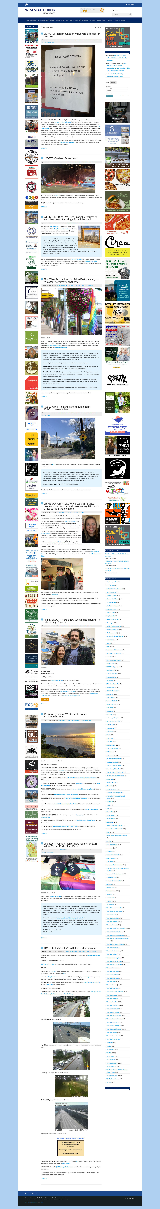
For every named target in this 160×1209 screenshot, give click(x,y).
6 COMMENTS (61, 285)
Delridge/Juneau (45, 994)
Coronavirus (110, 640)
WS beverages (110, 1060)
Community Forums (119, 20)
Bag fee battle (110, 616)
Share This (44, 148)
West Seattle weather (112, 1036)
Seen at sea (109, 848)
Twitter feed (64, 1167)
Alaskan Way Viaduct (112, 599)
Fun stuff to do (110, 704)
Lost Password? (124, 96)
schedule (53, 971)
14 (36, 1193)
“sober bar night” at (75, 798)
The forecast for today (47, 964)
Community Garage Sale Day (114, 636)
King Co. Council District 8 (114, 765)
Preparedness (110, 819)
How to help (71, 849)
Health (108, 735)
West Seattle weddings (113, 1039)
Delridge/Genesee (96, 991)
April (33, 1193)
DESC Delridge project (113, 667)
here (77, 1161)
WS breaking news (112, 1063)
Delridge (109, 657)
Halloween (109, 731)
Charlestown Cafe (111, 633)
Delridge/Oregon (69, 994)
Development (110, 670)
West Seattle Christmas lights (115, 935)
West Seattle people (112, 999)
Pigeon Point (110, 812)
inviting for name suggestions (71, 695)
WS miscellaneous (86, 720)
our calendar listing (77, 259)
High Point (109, 742)
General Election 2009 (113, 721)
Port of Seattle (110, 815)
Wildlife (108, 1053)
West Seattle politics (112, 1005)
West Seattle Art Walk (112, 918)
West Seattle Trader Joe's (113, 1026)
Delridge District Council (113, 660)
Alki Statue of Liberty (112, 606)
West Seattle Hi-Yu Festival (114, 965)
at (67, 803)
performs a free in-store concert (66, 794)
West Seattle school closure (114, 1019)
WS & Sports (110, 1056)
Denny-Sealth (110, 664)
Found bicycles (110, 698)
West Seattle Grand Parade (114, 961)
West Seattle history (112, 968)
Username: (108, 86)
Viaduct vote (110, 905)
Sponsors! (92, 20)
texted (57, 195)
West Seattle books (112, 925)
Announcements (111, 609)
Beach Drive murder (112, 619)
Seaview (108, 841)
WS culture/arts (83, 223)
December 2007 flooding (113, 653)
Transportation (88, 412)
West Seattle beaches (112, 922)
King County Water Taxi (113, 769)
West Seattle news (90, 39)
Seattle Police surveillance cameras (116, 836)
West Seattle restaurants (113, 1016)
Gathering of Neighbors (113, 718)
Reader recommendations (114, 825)
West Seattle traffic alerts (87, 162)
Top (42, 1202)
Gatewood (109, 715)
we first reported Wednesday (56, 542)
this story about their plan (67, 691)
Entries (27, 1202)
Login (107, 82)
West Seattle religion (112, 1012)
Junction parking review (113, 759)
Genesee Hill (110, 725)
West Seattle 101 (111, 915)
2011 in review (110, 585)
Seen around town (111, 845)
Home (27, 20)
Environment (110, 687)
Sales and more (63, 770)
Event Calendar (43, 20)
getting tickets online (91, 261)
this (64, 973)
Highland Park (72, 412)
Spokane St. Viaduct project (114, 874)
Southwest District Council (114, 865)
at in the (81, 777)
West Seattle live (111, 982)
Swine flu (109, 884)
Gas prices (109, 711)
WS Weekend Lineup (112, 1079)
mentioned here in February (54, 345)
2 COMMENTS (62, 720)
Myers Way (109, 786)
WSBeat (108, 1082)
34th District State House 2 (114, 589)
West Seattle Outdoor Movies (114, 992)
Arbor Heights (110, 613)
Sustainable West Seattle (113, 881)
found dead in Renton (70, 521)
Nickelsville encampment (114, 793)
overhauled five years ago (67, 142)
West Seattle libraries (112, 978)
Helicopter (109, 738)
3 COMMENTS (61, 849)
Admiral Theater (111, 596)
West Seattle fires (111, 954)
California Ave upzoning (113, 626)
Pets (107, 808)
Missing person (111, 782)
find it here (55, 594)
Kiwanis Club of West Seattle (114, 772)
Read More (45, 699)
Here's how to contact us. (68, 1198)
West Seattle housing (112, 971)
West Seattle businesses (76, 39)
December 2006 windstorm (114, 650)
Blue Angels (110, 623)
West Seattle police (112, 1002)
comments (34, 1202)
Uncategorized (110, 898)
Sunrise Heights (111, 877)
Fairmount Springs (112, 691)
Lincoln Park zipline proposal (115, 776)
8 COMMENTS (61, 412)
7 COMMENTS (62, 625)
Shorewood (109, 851)
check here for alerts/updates (92, 982)
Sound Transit (110, 858)
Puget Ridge (109, 822)
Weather (109, 20)
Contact (51, 20)
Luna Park (109, 779)
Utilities (108, 901)
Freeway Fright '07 (111, 701)
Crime (70, 512)
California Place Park (112, 630)
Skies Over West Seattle (113, 855)
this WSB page (66, 1163)
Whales (108, 1046)
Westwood (109, 1043)
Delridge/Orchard (56, 994)
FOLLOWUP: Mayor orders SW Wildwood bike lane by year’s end (117, 58)
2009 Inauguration (111, 582)
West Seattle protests (112, 1009)
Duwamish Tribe (111, 677)
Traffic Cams (101, 20)
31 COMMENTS (61, 512)
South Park (109, 861)
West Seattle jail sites (112, 975)
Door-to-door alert (111, 674)
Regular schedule (53, 977)
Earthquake (109, 681)
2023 (29, 1193)
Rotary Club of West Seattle (114, 829)
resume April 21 (87, 977)
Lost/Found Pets (75, 20)
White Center (50, 852)
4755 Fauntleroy (111, 592)
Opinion (108, 805)
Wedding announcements (114, 911)
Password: (108, 90)
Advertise (33, 20)
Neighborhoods (111, 789)
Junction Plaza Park (112, 762)
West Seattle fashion (112, 948)
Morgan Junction (62, 122)
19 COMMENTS (62, 39)
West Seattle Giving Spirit (113, 958)
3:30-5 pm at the (82, 789)
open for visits (79, 783)
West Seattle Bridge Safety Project (116, 928)
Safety (80, 412)
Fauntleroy (109, 694)
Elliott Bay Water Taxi (112, 684)
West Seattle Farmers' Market (115, 944)
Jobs (67, 20)
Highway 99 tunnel (112, 748)
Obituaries (84, 20)
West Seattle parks (111, 995)
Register (113, 82)
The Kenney (110, 888)
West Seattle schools (112, 1022)
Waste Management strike (114, 908)
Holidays (109, 752)
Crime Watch (60, 20)
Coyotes (108, 643)
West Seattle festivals (74, 285)
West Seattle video (111, 1033)
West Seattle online (112, 988)
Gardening (109, 708)
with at (84, 820)
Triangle (109, 894)
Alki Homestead (111, 602)
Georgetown (110, 728)
